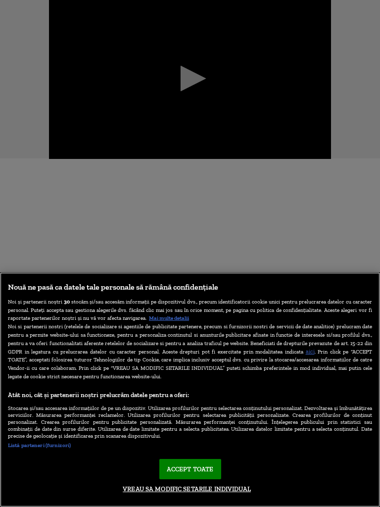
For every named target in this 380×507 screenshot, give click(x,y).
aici (310, 351)
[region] (190, 389)
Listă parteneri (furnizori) (39, 445)
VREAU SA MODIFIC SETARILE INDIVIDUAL (187, 489)
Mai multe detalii (169, 317)
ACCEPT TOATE (190, 469)
